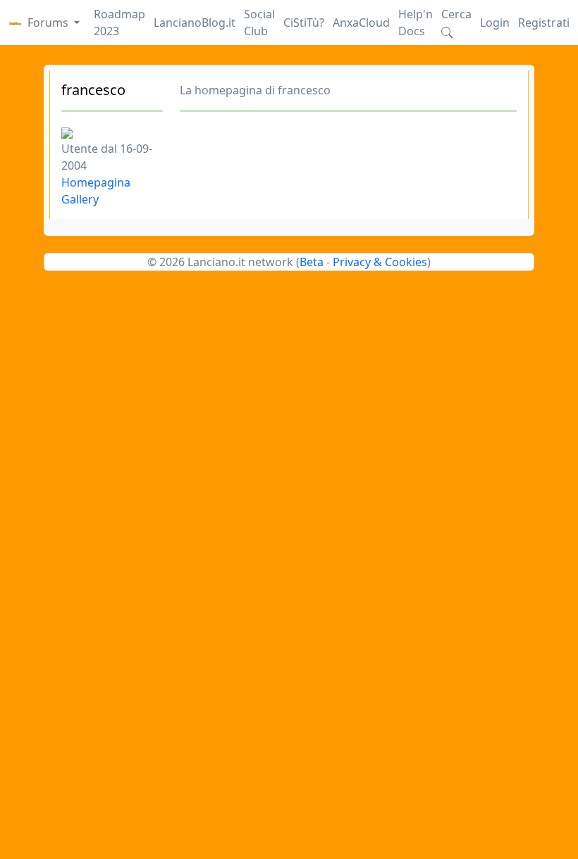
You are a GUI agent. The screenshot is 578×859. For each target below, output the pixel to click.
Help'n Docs (415, 22)
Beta (312, 262)
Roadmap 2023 (119, 22)
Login (495, 22)
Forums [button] (49, 22)
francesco (93, 89)
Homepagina (95, 182)
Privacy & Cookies (380, 262)
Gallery (80, 199)
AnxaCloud (361, 22)
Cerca (456, 14)
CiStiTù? (303, 22)
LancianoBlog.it (194, 22)
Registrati (544, 22)
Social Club (259, 22)
